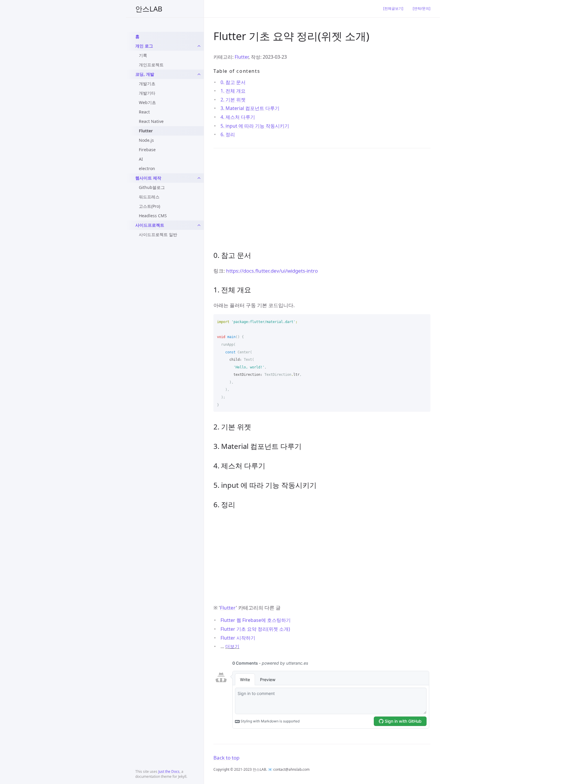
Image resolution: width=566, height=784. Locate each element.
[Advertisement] (321, 199)
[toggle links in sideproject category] (199, 225)
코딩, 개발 (144, 74)
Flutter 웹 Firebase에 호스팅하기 (256, 620)
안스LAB (148, 9)
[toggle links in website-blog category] (199, 178)
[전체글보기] (393, 8)
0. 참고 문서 (233, 82)
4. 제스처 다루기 (238, 117)
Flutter (146, 131)
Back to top (226, 757)
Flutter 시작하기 (238, 638)
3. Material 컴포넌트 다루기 (250, 108)
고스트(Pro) (149, 206)
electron (147, 168)
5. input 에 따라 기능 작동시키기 (255, 126)
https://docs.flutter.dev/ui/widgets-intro (272, 270)
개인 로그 (144, 46)
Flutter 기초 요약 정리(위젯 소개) (255, 629)
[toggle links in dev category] (199, 74)
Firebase (147, 149)
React (144, 112)
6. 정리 (228, 134)
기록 (143, 55)
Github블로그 (152, 187)
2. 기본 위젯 (233, 99)
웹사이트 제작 (148, 178)
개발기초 (147, 83)
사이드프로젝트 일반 (158, 234)
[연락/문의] (421, 8)
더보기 (232, 646)
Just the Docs (169, 771)
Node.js (146, 140)
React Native (151, 121)
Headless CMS (153, 215)
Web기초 (147, 102)
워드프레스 (149, 197)
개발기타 (147, 93)
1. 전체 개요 (233, 91)
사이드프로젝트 (149, 225)
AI (141, 159)
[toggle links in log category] (199, 46)
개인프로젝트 (151, 64)
